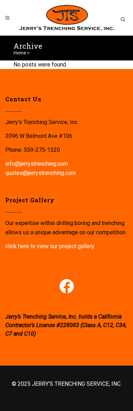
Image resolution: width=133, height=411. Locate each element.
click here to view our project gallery (49, 246)
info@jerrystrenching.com (36, 163)
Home (19, 52)
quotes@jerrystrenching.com (40, 173)
